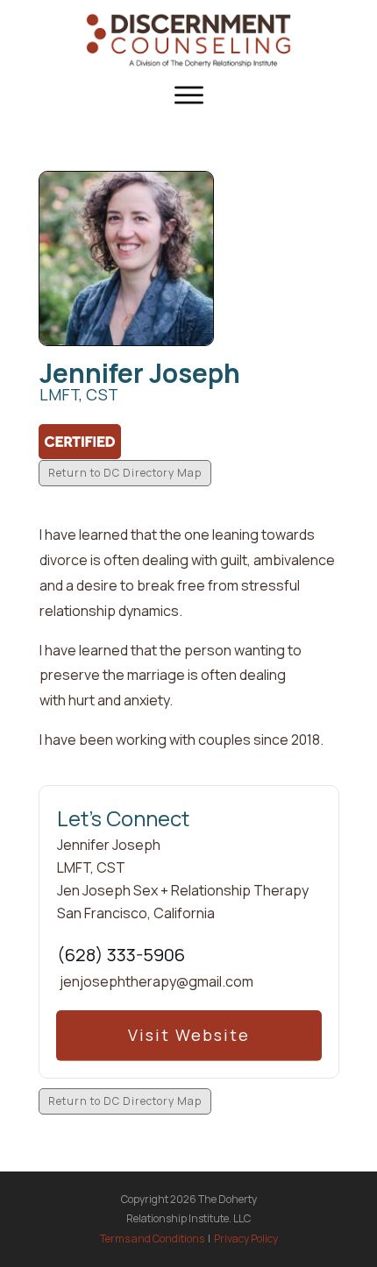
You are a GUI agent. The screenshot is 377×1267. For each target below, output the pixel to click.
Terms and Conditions (152, 1238)
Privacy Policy (246, 1238)
